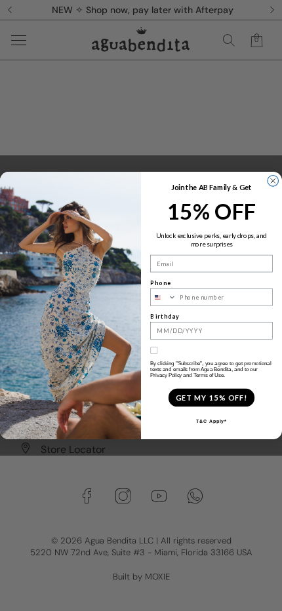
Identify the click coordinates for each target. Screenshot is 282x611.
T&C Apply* (211, 421)
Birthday (165, 316)
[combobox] (163, 297)
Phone (160, 282)
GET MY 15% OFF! (211, 397)
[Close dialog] (273, 181)
